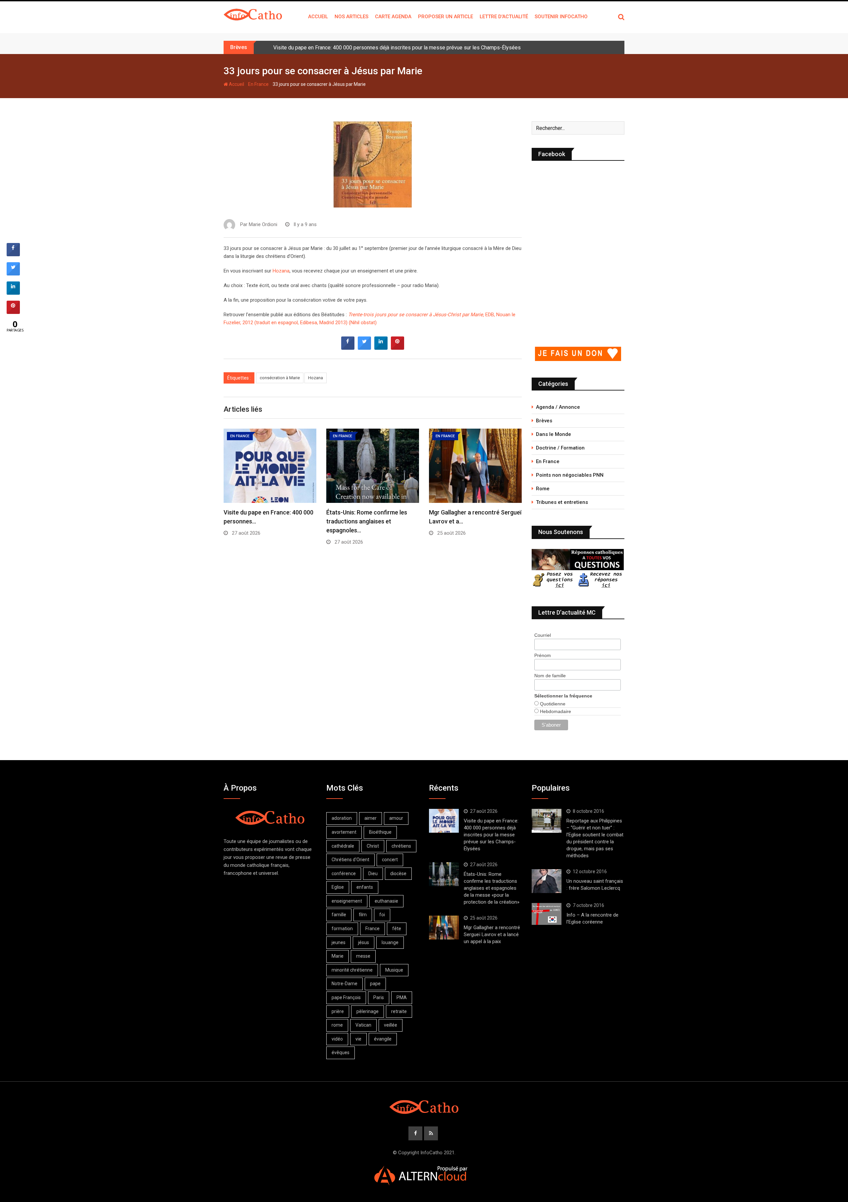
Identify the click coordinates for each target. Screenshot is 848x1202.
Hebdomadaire (555, 711)
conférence (344, 873)
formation (342, 928)
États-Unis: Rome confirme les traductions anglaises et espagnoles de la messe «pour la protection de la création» (491, 888)
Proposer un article (445, 17)
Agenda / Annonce (558, 407)
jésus (363, 942)
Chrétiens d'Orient (350, 859)
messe (363, 956)
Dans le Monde (553, 434)
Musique (394, 970)
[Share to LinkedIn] (381, 347)
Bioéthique (380, 832)
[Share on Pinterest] (397, 347)
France (372, 928)
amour (396, 818)
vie (358, 1039)
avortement (344, 832)
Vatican (363, 1025)
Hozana (281, 271)
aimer (370, 818)
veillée (390, 1025)
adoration (342, 818)
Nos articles (351, 17)
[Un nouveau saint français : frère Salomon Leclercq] (546, 881)
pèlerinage (367, 1011)
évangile (383, 1039)
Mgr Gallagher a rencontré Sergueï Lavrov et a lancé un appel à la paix (492, 934)
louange (390, 942)
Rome (543, 489)
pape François (346, 997)
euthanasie (386, 901)
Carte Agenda (393, 17)
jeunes (338, 942)
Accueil (318, 17)
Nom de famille (550, 675)
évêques (340, 1052)
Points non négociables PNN (570, 475)
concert (390, 859)
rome (337, 1025)
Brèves (544, 421)
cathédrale (343, 846)
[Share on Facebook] (347, 347)
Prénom (542, 655)
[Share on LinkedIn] (13, 292)
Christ (373, 846)
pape (375, 983)
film (363, 914)
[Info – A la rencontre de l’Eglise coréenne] (546, 914)
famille (339, 914)
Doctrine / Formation (560, 448)
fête (396, 928)
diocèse (398, 873)
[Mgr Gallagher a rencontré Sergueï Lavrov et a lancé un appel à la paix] (444, 927)
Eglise (338, 887)
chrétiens (401, 846)
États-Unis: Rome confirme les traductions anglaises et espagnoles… (366, 521)
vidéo (337, 1039)
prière (338, 1011)
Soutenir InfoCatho (561, 17)
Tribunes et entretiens (562, 502)
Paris (378, 997)
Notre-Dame (344, 983)
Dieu (373, 873)
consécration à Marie (280, 377)
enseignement (347, 901)
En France (258, 84)
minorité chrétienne (352, 970)
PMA (402, 997)
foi (382, 914)
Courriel (542, 635)
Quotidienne (552, 703)
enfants (364, 887)
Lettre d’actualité (504, 17)
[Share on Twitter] (364, 347)
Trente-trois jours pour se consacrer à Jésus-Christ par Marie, (416, 315)
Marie (338, 956)
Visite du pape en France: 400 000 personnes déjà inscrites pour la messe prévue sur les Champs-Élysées (397, 47)
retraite (399, 1011)
